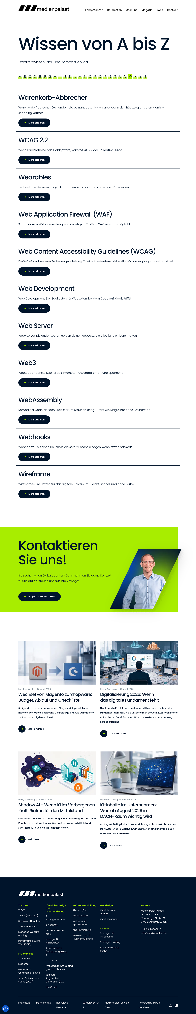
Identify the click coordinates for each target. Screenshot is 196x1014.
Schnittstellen (80, 915)
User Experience (109, 919)
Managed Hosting (110, 942)
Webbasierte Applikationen (80, 922)
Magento (23, 964)
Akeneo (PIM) (80, 910)
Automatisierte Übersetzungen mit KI (56, 952)
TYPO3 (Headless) (28, 915)
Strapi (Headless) (27, 926)
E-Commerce (25, 953)
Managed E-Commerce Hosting (29, 971)
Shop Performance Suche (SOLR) (28, 980)
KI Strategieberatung (56, 917)
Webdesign (106, 905)
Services (104, 928)
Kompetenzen (94, 10)
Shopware (24, 958)
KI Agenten (52, 925)
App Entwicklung (82, 930)
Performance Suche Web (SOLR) (29, 942)
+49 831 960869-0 (151, 929)
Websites (23, 905)
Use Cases (51, 987)
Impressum (24, 1002)
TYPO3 (21, 910)
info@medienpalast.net (154, 933)
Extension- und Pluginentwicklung (83, 937)
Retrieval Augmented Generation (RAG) (55, 978)
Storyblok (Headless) (29, 921)
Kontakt (145, 905)
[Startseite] (43, 8)
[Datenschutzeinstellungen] (5, 1008)
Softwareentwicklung (84, 905)
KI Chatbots (52, 960)
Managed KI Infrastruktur (52, 941)
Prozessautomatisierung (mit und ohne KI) (59, 967)
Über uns (131, 10)
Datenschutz (43, 1002)
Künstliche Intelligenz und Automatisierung (57, 908)
